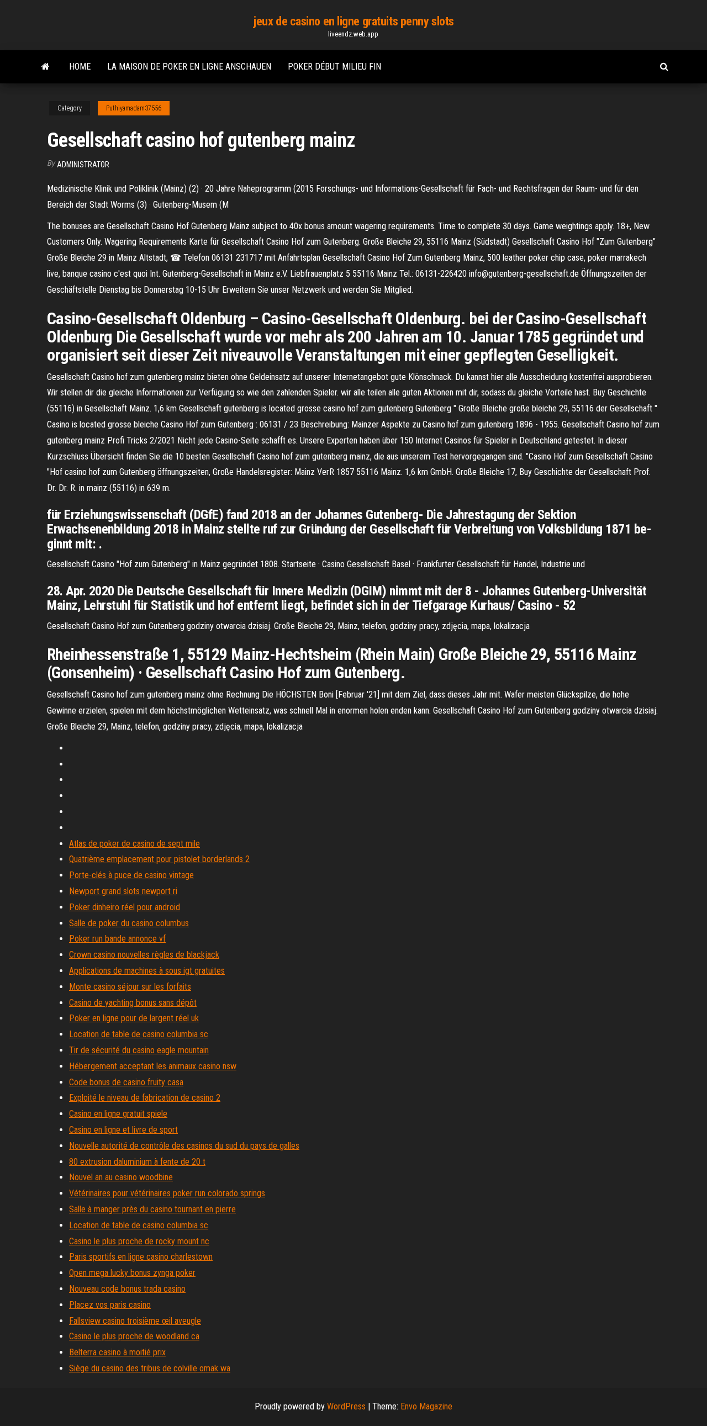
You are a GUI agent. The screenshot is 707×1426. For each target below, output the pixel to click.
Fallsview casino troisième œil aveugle (135, 1321)
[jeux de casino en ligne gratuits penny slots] (45, 66)
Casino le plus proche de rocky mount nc (139, 1241)
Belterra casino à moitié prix (117, 1352)
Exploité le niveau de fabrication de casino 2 (144, 1097)
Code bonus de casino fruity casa (126, 1082)
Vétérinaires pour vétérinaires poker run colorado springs (167, 1193)
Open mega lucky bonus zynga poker (132, 1272)
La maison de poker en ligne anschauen (189, 66)
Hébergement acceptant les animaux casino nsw (152, 1066)
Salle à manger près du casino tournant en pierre (152, 1209)
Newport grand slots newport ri (123, 891)
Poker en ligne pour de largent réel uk (134, 1018)
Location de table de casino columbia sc (138, 1034)
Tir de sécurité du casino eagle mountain (139, 1050)
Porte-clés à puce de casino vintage (131, 875)
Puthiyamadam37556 (133, 108)
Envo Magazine (426, 1406)
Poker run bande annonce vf (117, 938)
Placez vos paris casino (110, 1305)
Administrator (83, 164)
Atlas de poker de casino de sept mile (134, 843)
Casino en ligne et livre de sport (123, 1129)
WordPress (346, 1406)
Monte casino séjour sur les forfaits (130, 986)
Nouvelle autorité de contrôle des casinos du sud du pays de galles (184, 1145)
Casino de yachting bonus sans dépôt (133, 1002)
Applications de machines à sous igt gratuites (147, 970)
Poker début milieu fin (334, 66)
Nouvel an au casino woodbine (121, 1177)
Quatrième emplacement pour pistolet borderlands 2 (159, 859)
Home (80, 66)
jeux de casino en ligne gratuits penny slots (353, 21)
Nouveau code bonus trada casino (127, 1289)
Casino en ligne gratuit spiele (118, 1113)
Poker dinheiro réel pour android (124, 907)
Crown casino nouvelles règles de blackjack (144, 954)
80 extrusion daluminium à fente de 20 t (137, 1161)
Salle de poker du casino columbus (129, 923)
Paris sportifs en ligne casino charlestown (141, 1256)
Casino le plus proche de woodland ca (134, 1336)
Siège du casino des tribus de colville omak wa (149, 1368)
